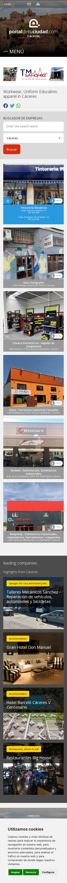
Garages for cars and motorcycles (28, 583)
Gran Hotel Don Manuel (29, 647)
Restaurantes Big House (29, 757)
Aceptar (15, 872)
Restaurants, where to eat (24, 749)
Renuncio (31, 872)
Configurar (48, 872)
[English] (7, 4)
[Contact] (29, 4)
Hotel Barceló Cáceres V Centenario (29, 705)
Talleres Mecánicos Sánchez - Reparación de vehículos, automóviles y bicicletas (33, 596)
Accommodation (18, 638)
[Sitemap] (38, 4)
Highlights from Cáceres (20, 572)
